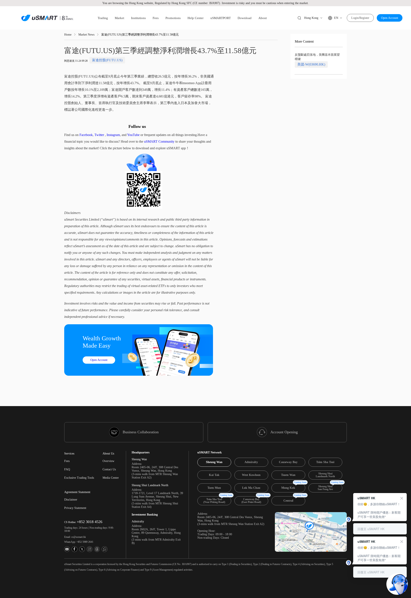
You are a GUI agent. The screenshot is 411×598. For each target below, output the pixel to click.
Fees (67, 461)
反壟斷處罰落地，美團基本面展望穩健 (317, 57)
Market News (86, 34)
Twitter (99, 135)
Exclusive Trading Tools (79, 477)
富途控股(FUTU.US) (107, 60)
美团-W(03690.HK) (311, 64)
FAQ (67, 469)
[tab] (214, 462)
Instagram (113, 135)
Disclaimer (70, 499)
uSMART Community (159, 141)
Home (67, 34)
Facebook (86, 135)
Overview (108, 461)
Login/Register (360, 17)
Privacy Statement (75, 508)
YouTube (133, 135)
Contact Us (109, 469)
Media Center (111, 477)
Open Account (389, 17)
